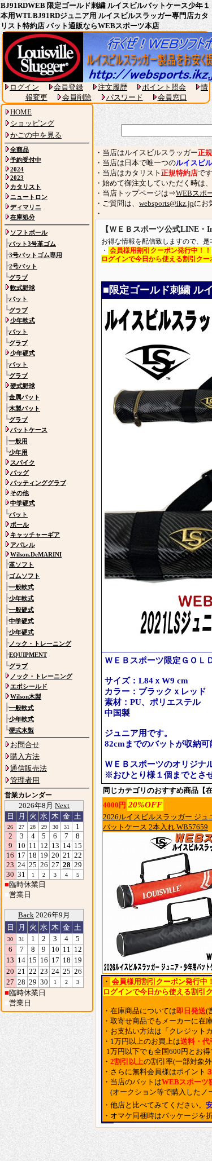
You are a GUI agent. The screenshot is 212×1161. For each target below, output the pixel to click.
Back (26, 915)
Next (62, 805)
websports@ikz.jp (166, 203)
